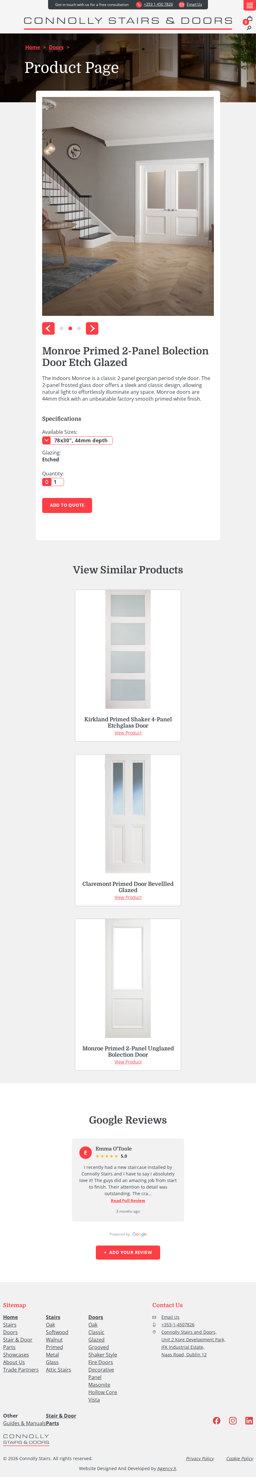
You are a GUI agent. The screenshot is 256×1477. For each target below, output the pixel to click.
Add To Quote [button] (67, 505)
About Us (14, 1362)
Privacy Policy (200, 1458)
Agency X (166, 1468)
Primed (54, 1347)
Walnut (54, 1339)
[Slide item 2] (70, 328)
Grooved (98, 1347)
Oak (50, 1324)
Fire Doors (100, 1362)
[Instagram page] (233, 1421)
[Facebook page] (216, 1421)
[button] (250, 5)
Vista (94, 1399)
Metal (52, 1354)
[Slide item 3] (79, 328)
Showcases (16, 1354)
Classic (96, 1332)
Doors (56, 47)
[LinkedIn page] (249, 1421)
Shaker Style (102, 1354)
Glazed (96, 1339)
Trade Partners (21, 1369)
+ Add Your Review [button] (128, 1252)
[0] (249, 19)
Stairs (10, 1324)
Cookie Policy (239, 1458)
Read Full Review (128, 1200)
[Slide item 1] (61, 328)
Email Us (170, 1317)
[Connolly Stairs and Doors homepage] (26, 1440)
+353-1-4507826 (177, 1324)
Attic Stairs (58, 1369)
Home (32, 47)
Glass (52, 1362)
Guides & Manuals (24, 1423)
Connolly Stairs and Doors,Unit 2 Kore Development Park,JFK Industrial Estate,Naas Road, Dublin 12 (193, 1343)
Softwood (57, 1332)
